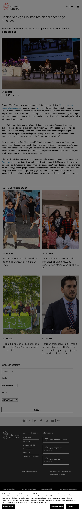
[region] (41, 501)
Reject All (72, 506)
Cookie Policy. (43, 502)
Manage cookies (8, 506)
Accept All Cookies (57, 506)
